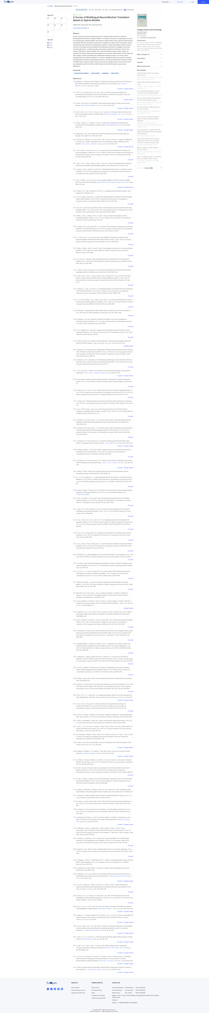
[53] (74, 601)
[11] (74, 180)
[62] (74, 695)
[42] (74, 490)
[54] (74, 612)
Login (192, 2)
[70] (74, 760)
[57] (74, 643)
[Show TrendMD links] (161, 167)
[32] (74, 390)
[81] (74, 860)
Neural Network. (86, 939)
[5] (74, 123)
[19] (74, 259)
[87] (74, 915)
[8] (74, 150)
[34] (74, 409)
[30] (74, 370)
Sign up (203, 2)
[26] (74, 330)
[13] (74, 197)
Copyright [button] (140, 62)
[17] (74, 237)
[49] (74, 563)
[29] (74, 360)
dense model (114, 73)
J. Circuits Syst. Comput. (94, 969)
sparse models (95, 73)
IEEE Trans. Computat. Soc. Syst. (114, 114)
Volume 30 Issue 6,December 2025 (142, 32)
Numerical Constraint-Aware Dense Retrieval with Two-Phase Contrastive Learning (148, 99)
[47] (74, 544)
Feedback (114, 1000)
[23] (74, 299)
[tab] (149, 54)
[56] (74, 631)
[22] (74, 289)
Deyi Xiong (95, 25)
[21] (74, 276)
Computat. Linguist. (89, 753)
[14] (74, 207)
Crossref (120, 89)
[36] (74, 428)
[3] (74, 103)
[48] (74, 554)
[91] (74, 956)
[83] (74, 874)
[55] (74, 620)
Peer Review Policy (97, 990)
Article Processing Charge (99, 998)
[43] (74, 498)
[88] (74, 926)
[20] (74, 270)
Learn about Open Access (78, 990)
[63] (74, 704)
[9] (74, 163)
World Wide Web (111, 125)
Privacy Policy (95, 987)
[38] (74, 449)
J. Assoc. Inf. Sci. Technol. (109, 462)
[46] (74, 533)
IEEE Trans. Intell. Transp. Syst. (113, 948)
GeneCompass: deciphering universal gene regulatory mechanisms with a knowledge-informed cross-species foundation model (148, 140)
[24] (74, 310)
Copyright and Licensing (98, 995)
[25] (74, 319)
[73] (74, 789)
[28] (74, 349)
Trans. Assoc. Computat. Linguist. (92, 144)
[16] (74, 226)
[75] (74, 801)
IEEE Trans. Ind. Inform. (107, 961)
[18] (74, 248)
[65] (74, 720)
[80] (74, 849)
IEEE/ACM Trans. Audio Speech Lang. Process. (111, 182)
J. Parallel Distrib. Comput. (91, 930)
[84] (74, 885)
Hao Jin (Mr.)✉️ (129, 992)
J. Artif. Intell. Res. (110, 443)
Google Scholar (128, 89)
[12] (74, 191)
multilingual (105, 73)
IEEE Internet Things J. (105, 908)
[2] (74, 92)
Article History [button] (141, 58)
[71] (74, 768)
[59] (74, 667)
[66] (74, 726)
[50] (74, 571)
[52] (74, 593)
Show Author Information (80, 28)
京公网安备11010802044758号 (111, 1011)
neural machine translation (81, 73)
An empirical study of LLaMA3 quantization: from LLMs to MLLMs (148, 108)
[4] (74, 112)
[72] (74, 779)
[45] (74, 520)
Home (50, 6)
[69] (74, 751)
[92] (74, 967)
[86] (74, 906)
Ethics (93, 992)
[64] (74, 714)
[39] (74, 460)
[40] (74, 471)
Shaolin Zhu (76, 25)
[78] (74, 828)
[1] (74, 81)
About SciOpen (75, 987)
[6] (74, 133)
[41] (74, 477)
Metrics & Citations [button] (142, 54)
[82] (74, 868)
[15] (74, 215)
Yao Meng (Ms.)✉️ (130, 987)
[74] (74, 795)
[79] (74, 838)
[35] (74, 420)
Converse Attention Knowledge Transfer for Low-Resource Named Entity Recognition (148, 92)
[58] (74, 656)
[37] (74, 441)
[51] (74, 582)
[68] (74, 742)
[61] (74, 684)
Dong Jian (84, 25)
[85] (74, 895)
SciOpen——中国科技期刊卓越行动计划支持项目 (124, 1002)
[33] (74, 401)
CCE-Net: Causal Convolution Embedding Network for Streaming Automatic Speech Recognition (148, 118)
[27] (74, 341)
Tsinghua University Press (78, 992)
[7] (74, 139)
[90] (74, 945)
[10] (74, 169)
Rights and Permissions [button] (143, 66)
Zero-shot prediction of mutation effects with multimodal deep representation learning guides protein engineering (149, 131)
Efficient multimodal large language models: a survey (149, 83)
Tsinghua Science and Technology (63, 6)
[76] (74, 809)
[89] (74, 937)
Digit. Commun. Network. (88, 105)
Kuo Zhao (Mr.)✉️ (129, 990)
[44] (74, 509)
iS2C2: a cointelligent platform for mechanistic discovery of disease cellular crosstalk (149, 157)
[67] (74, 734)
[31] (74, 379)
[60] (74, 678)
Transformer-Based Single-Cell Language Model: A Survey (148, 74)
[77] (74, 817)
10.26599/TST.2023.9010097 (148, 37)
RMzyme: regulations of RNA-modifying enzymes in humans (147, 148)
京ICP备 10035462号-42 (95, 1011)
